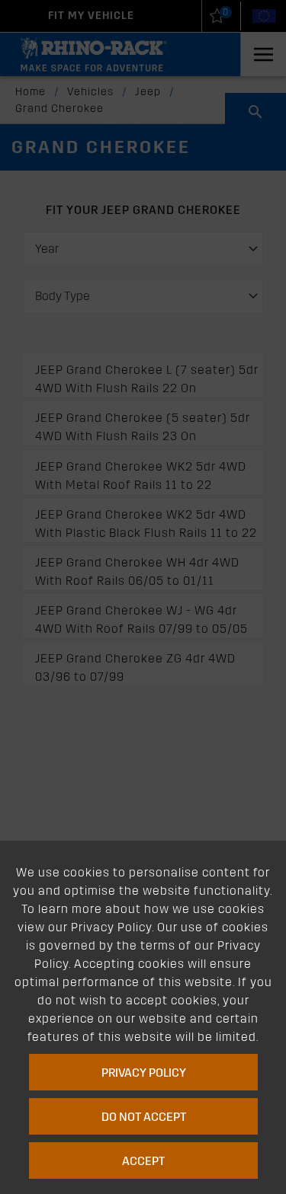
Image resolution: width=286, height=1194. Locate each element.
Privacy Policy (143, 1072)
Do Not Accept (143, 1116)
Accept (143, 1161)
